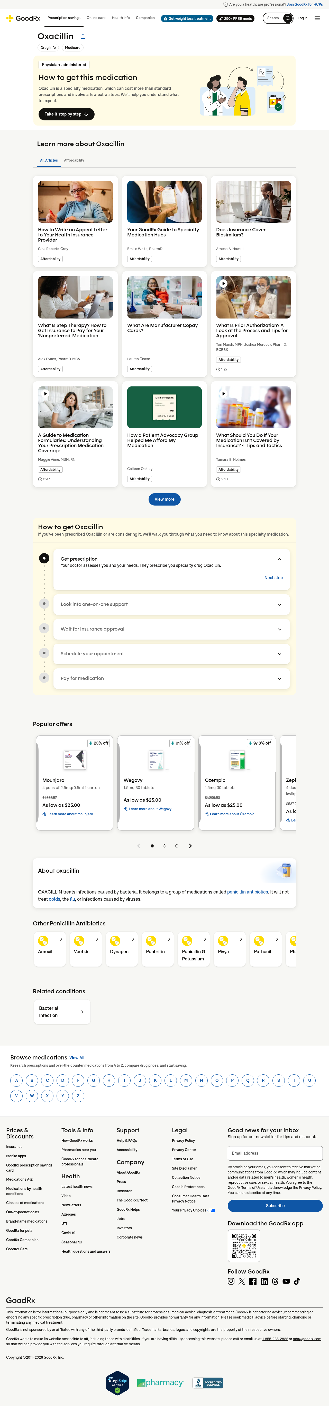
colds (54, 899)
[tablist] (164, 160)
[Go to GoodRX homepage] (23, 18)
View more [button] (165, 499)
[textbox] (275, 1153)
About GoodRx (128, 1172)
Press (121, 1181)
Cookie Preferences (188, 1186)
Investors (124, 1228)
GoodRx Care (17, 1249)
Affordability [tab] (74, 160)
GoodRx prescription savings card (29, 1168)
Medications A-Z (19, 1179)
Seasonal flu (71, 1242)
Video (66, 1195)
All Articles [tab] (49, 160)
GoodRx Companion (22, 1239)
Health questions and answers (86, 1251)
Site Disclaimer (184, 1168)
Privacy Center (184, 1149)
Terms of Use (182, 1159)
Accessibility (127, 1149)
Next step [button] (273, 577)
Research (124, 1191)
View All (76, 1057)
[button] (185, 18)
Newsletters (71, 1205)
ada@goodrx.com (307, 1339)
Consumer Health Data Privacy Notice (191, 1199)
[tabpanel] (164, 338)
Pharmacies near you (78, 1149)
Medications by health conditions (24, 1191)
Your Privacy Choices (189, 1210)
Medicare (72, 47)
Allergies (68, 1214)
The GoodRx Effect (132, 1200)
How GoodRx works (77, 1140)
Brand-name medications (26, 1221)
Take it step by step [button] (63, 114)
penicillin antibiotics (247, 892)
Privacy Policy (183, 1140)
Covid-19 (68, 1233)
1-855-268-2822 (275, 1339)
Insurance (14, 1146)
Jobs (121, 1218)
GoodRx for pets (19, 1230)
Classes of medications (25, 1202)
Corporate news (130, 1237)
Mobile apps (16, 1156)
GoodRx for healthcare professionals (80, 1161)
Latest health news (77, 1186)
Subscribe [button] (294, 1207)
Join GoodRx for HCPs (305, 4)
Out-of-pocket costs (22, 1212)
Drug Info (48, 47)
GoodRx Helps (128, 1209)
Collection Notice (186, 1177)
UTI (64, 1223)
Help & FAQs (127, 1140)
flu (72, 899)
